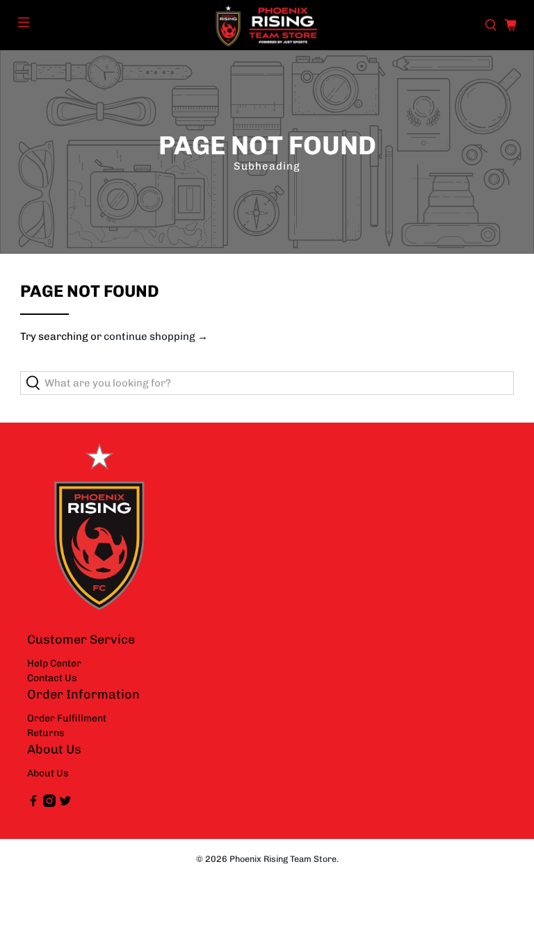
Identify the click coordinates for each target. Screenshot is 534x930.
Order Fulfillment (66, 718)
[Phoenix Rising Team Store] (267, 25)
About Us (48, 773)
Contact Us (52, 678)
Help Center (54, 663)
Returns (46, 733)
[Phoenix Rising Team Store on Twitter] (65, 804)
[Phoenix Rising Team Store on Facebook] (33, 804)
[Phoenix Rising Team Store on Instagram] (49, 804)
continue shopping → (156, 336)
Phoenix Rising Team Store (283, 859)
